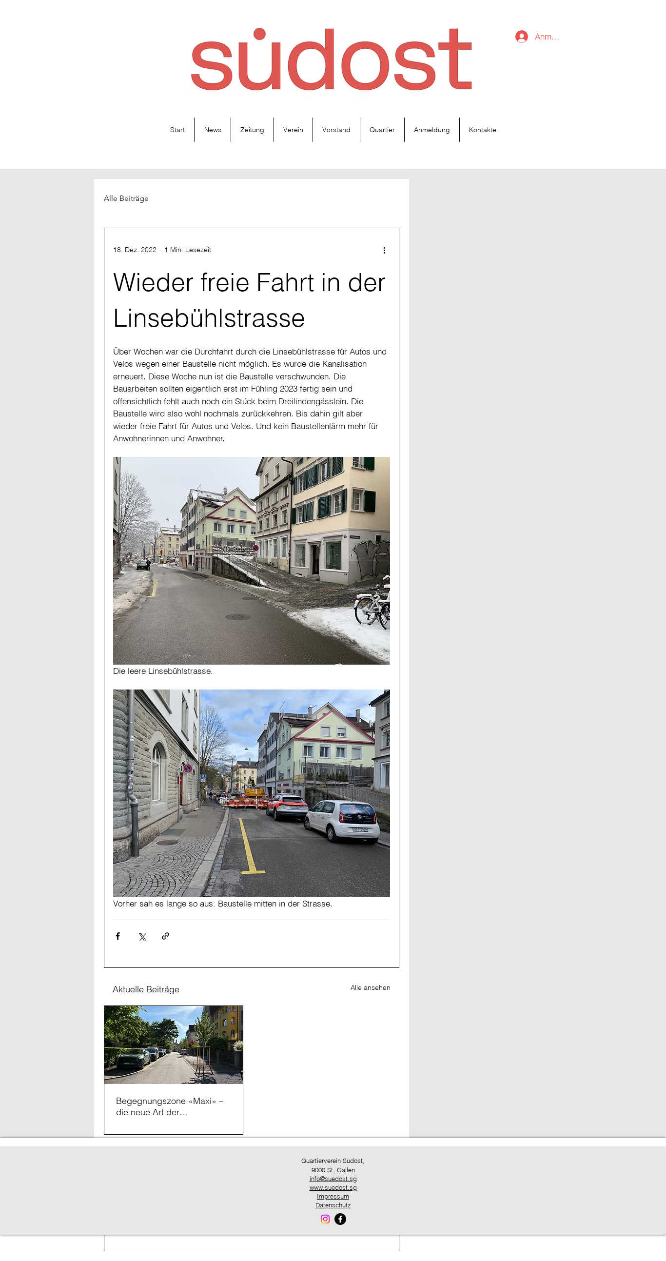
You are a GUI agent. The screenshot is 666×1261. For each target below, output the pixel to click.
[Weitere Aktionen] (384, 250)
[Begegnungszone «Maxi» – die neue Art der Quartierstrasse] (173, 1045)
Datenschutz (333, 1205)
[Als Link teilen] (165, 936)
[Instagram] (325, 1219)
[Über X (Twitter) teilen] (141, 936)
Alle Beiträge (126, 198)
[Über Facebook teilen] (117, 936)
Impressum (333, 1196)
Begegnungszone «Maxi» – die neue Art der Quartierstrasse (169, 1106)
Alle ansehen (371, 987)
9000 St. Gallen (333, 1170)
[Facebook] (340, 1219)
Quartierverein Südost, (333, 1160)
